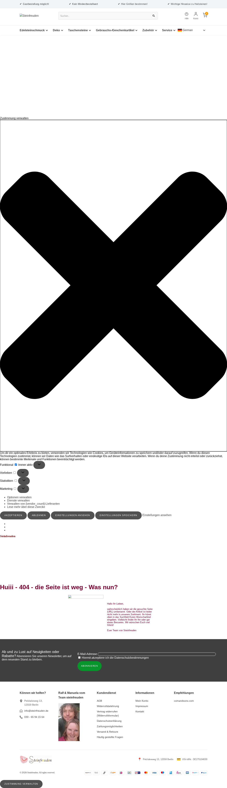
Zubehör (148, 30)
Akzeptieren (13, 515)
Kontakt (139, 711)
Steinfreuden (7, 536)
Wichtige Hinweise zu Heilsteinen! (187, 3)
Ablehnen (39, 515)
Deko (56, 30)
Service (167, 30)
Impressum (141, 706)
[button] (113, 285)
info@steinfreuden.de (36, 710)
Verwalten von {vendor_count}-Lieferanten (33, 503)
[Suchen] (154, 16)
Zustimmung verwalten (21, 784)
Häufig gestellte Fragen (110, 737)
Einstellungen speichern (118, 515)
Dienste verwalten (18, 500)
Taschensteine (78, 30)
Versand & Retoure (107, 731)
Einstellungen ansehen (72, 515)
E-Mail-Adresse (87, 653)
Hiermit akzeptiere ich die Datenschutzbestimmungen (115, 657)
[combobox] (108, 16)
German (187, 30)
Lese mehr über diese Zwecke (26, 506)
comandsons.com (184, 700)
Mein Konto (141, 700)
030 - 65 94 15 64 (34, 717)
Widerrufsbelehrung (108, 706)
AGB (99, 700)
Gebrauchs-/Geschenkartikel (115, 30)
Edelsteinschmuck (32, 30)
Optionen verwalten (19, 497)
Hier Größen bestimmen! (133, 3)
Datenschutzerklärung (109, 720)
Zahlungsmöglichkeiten (110, 726)
